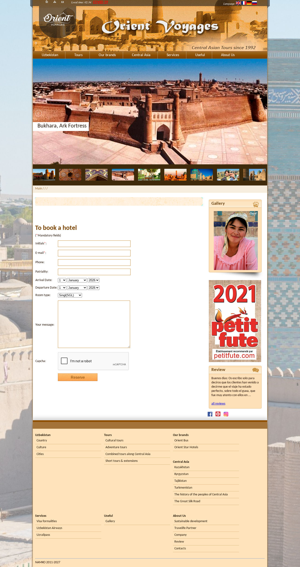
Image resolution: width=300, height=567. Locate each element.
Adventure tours (116, 447)
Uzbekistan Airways (49, 528)
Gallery (110, 521)
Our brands (107, 55)
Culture (41, 447)
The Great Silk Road (187, 501)
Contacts (180, 548)
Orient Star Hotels (186, 447)
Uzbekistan (50, 55)
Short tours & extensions (121, 461)
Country (42, 440)
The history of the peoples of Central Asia (201, 494)
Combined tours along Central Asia (127, 454)
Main (38, 188)
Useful (200, 55)
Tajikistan (180, 481)
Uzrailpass (43, 535)
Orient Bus (181, 440)
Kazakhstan (181, 467)
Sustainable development (190, 521)
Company (180, 535)
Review (179, 542)
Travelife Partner (185, 528)
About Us (228, 55)
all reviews (218, 403)
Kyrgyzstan (181, 474)
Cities (40, 454)
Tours (78, 55)
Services (173, 55)
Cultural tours (114, 440)
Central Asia (141, 55)
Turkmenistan (183, 488)
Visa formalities (47, 521)
